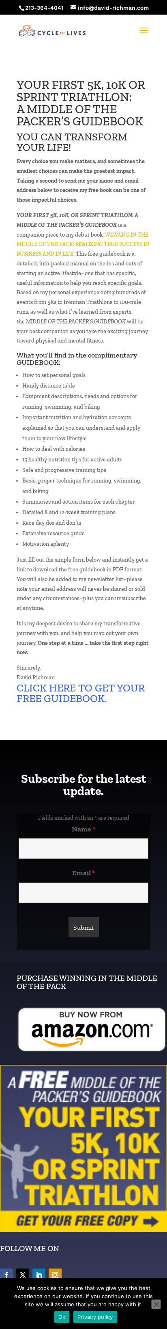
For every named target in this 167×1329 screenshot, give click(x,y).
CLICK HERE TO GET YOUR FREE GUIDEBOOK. (81, 693)
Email (83, 872)
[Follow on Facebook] (6, 1275)
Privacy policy (95, 1317)
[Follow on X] (22, 1275)
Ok (62, 1317)
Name (83, 829)
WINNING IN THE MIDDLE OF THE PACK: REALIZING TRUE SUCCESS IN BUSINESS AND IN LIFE (83, 244)
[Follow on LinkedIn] (38, 1275)
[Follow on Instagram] (55, 1275)
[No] (156, 1304)
